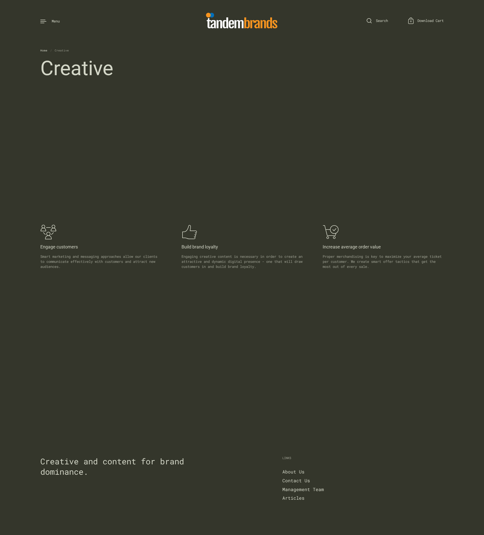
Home (43, 50)
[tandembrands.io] (242, 21)
